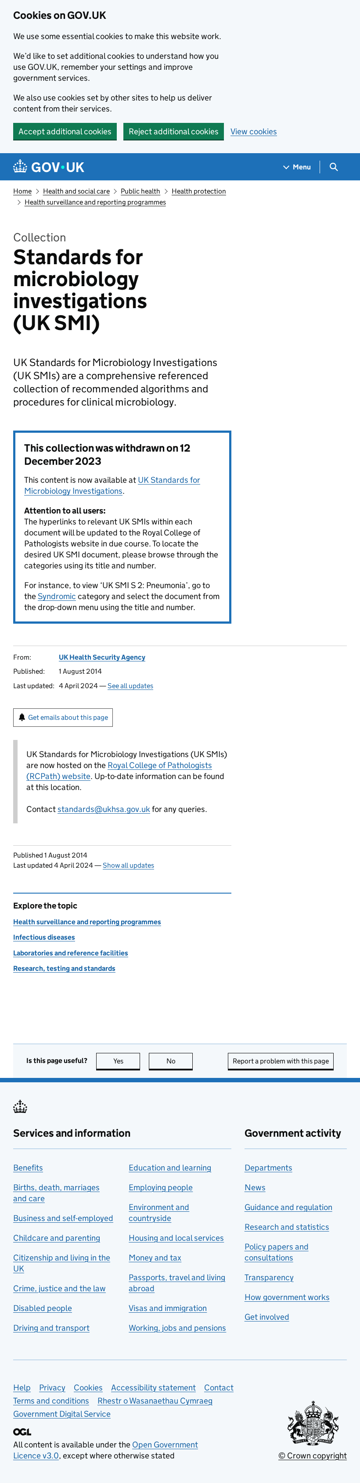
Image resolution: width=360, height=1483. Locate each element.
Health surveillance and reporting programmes (95, 202)
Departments (268, 1168)
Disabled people (42, 1308)
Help (22, 1387)
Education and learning (170, 1168)
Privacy (52, 1387)
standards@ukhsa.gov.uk (104, 809)
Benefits (28, 1168)
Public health (140, 191)
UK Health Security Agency (102, 657)
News (255, 1187)
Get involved (267, 1317)
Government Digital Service (62, 1414)
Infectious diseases (44, 937)
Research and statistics (287, 1227)
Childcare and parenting (56, 1238)
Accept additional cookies (65, 131)
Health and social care (76, 191)
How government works (287, 1297)
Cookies (88, 1387)
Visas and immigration (168, 1308)
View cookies (253, 131)
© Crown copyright (312, 1456)
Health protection (199, 191)
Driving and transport (51, 1328)
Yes (126, 1061)
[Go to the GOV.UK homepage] (48, 167)
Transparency (269, 1277)
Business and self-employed (63, 1218)
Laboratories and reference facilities (70, 953)
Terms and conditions (51, 1401)
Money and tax (155, 1258)
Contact (219, 1387)
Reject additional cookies (174, 131)
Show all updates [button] (128, 865)
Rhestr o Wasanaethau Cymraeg (154, 1401)
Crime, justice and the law (59, 1288)
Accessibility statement (153, 1387)
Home (22, 191)
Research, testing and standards (64, 968)
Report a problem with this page (281, 1061)
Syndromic (57, 596)
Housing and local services (176, 1238)
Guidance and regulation (288, 1207)
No (179, 1061)
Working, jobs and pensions (177, 1328)
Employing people (161, 1187)
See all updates (130, 686)
